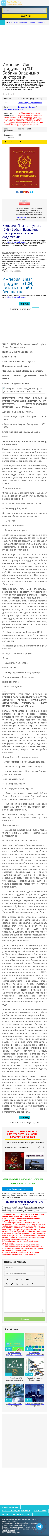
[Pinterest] (27, 192)
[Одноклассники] (24, 192)
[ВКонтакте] (17, 192)
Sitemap (5, 1514)
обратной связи (8, 1531)
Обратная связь (40, 1511)
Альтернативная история (14, 109)
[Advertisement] (24, 1440)
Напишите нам (21, 218)
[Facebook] (21, 192)
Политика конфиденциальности (16, 1511)
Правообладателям (10, 1507)
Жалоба (24, 204)
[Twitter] (31, 192)
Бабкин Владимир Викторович (30, 103)
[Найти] (44, 10)
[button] (7, 1279)
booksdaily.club (13, 3)
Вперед (24, 304)
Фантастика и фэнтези (27, 107)
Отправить (24, 1319)
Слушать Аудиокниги (22, 1514)
